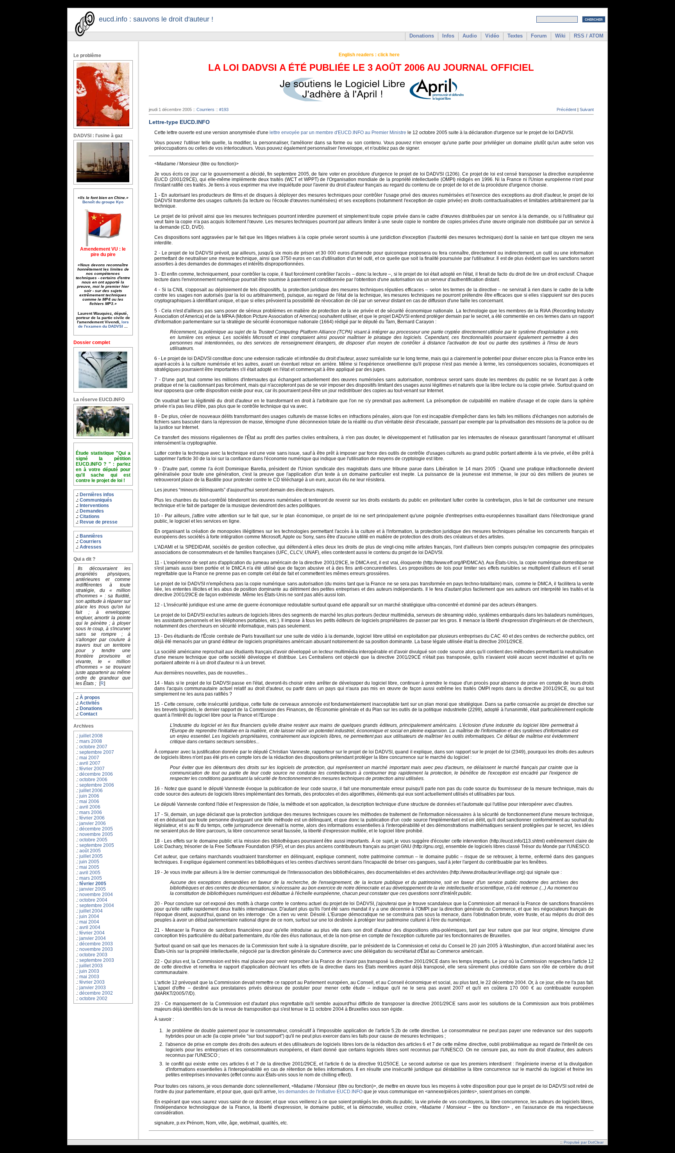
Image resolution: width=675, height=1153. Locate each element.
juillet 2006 (91, 790)
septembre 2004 (96, 905)
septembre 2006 (96, 785)
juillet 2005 (91, 856)
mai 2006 (89, 801)
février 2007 (92, 768)
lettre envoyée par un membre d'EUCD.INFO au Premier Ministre (338, 132)
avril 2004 (89, 927)
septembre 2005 (96, 845)
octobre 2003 (93, 955)
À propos (90, 697)
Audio (469, 36)
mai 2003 (89, 976)
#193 (224, 109)
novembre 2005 (96, 834)
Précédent (566, 109)
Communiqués (96, 500)
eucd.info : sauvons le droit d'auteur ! (156, 19)
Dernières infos (97, 494)
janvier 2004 (92, 938)
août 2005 (90, 851)
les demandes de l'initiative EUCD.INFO (320, 1091)
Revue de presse (99, 522)
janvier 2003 (92, 987)
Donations (421, 36)
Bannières (91, 536)
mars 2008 (90, 741)
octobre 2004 (93, 900)
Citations (90, 516)
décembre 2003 (96, 944)
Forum (539, 36)
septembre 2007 (96, 752)
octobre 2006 (93, 779)
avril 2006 (89, 807)
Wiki (560, 36)
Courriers (90, 541)
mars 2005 (90, 878)
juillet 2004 (91, 911)
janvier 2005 (92, 889)
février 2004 (92, 933)
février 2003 (92, 982)
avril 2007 (89, 763)
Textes (515, 36)
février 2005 (92, 883)
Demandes (92, 511)
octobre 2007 (93, 747)
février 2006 (92, 818)
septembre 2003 (96, 960)
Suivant (587, 109)
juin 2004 (89, 916)
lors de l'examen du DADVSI (103, 324)
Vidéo (492, 36)
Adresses (91, 547)
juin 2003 (89, 971)
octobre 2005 (93, 840)
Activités (90, 703)
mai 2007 (89, 757)
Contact (88, 714)
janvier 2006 (92, 823)
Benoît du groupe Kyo (102, 202)
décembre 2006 (96, 774)
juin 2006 (89, 796)
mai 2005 (89, 867)
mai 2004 (89, 922)
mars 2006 (90, 812)
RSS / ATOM (589, 36)
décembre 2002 (96, 993)
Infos (448, 36)
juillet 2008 (91, 736)
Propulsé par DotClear (584, 1142)
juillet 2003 (91, 965)
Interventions (94, 505)
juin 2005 (89, 861)
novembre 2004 (96, 894)
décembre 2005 (96, 829)
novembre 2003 (96, 949)
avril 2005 (89, 872)
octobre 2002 (93, 998)
